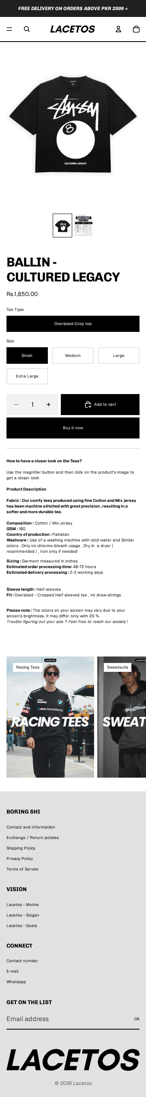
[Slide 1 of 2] (62, 225)
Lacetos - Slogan (22, 914)
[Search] (27, 29)
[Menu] (9, 29)
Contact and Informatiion (30, 827)
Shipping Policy (20, 848)
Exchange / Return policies (32, 837)
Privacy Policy (19, 858)
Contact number (22, 960)
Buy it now (73, 427)
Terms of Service (22, 869)
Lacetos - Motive (22, 904)
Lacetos (82, 1083)
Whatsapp (16, 981)
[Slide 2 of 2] (83, 225)
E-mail (12, 971)
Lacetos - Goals (21, 925)
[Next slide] (131, 717)
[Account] (118, 29)
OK (137, 1018)
